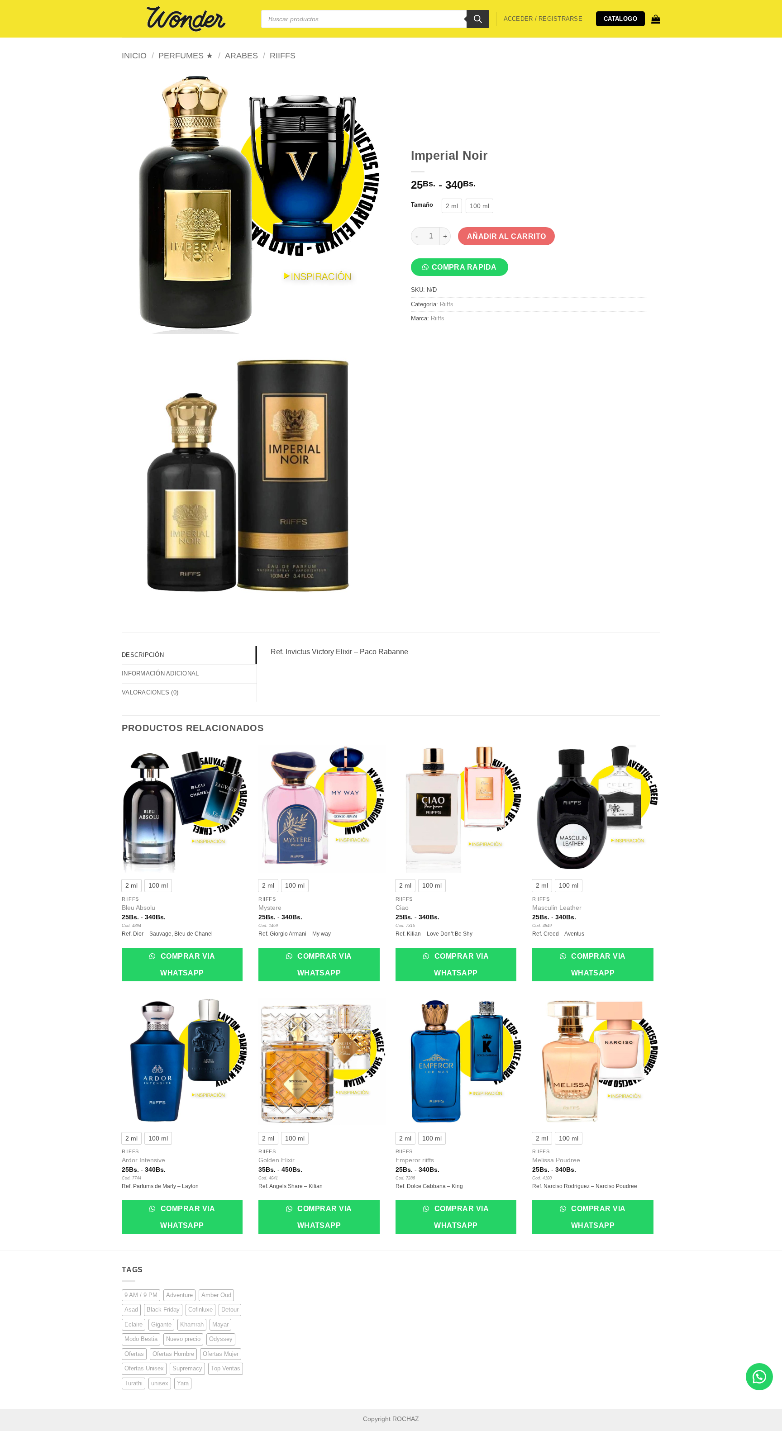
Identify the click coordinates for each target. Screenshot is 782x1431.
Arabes (241, 55)
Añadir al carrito (506, 236)
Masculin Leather (557, 907)
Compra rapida (464, 267)
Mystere (269, 907)
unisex (159, 1383)
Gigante (161, 1324)
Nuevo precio (183, 1339)
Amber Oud (216, 1295)
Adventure (179, 1295)
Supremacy (187, 1368)
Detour (229, 1309)
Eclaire (133, 1324)
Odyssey (221, 1339)
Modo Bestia (140, 1339)
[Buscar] (478, 19)
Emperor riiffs (415, 1160)
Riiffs (283, 55)
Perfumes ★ (185, 55)
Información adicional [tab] (160, 673)
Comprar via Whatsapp (186, 964)
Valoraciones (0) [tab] (150, 692)
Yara (183, 1383)
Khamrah (192, 1324)
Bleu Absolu (138, 907)
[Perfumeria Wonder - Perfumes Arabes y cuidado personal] (185, 18)
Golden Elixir (276, 1160)
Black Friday (163, 1309)
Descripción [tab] (143, 654)
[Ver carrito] (655, 19)
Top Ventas (225, 1368)
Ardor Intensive (143, 1160)
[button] (543, 19)
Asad (131, 1309)
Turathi (133, 1383)
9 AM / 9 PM (140, 1295)
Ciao (402, 907)
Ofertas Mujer (220, 1353)
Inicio (134, 55)
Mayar (220, 1324)
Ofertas (134, 1353)
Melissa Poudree (556, 1160)
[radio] (452, 206)
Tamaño (422, 205)
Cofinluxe (200, 1309)
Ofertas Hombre (173, 1353)
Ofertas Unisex (144, 1368)
